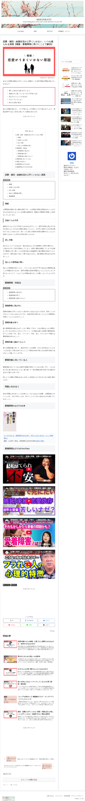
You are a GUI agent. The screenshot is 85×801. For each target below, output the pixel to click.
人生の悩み (7, 585)
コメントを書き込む (29, 780)
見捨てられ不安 (22, 140)
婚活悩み (14, 585)
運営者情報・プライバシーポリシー (73, 796)
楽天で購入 (40, 441)
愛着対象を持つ (22, 153)
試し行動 (20, 143)
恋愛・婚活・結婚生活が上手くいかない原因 (29, 135)
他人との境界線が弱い (24, 145)
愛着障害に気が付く (24, 151)
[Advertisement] (29, 122)
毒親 (19, 137)
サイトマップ (58, 796)
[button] (46, 625)
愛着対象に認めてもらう (25, 156)
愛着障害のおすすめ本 (23, 164)
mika (72, 163)
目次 (26, 131)
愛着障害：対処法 (21, 148)
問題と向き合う (21, 161)
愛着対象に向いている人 (23, 159)
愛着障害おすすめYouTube (24, 167)
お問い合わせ (50, 796)
